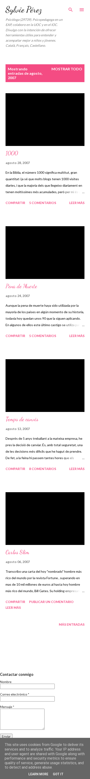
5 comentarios (42, 203)
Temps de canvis (22, 419)
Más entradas (71, 624)
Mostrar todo (66, 69)
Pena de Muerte (21, 286)
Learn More (38, 774)
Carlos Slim (17, 552)
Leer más (76, 203)
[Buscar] (70, 8)
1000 (12, 153)
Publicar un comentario (51, 602)
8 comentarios (42, 469)
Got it (58, 774)
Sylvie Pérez (24, 10)
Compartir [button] (15, 203)
